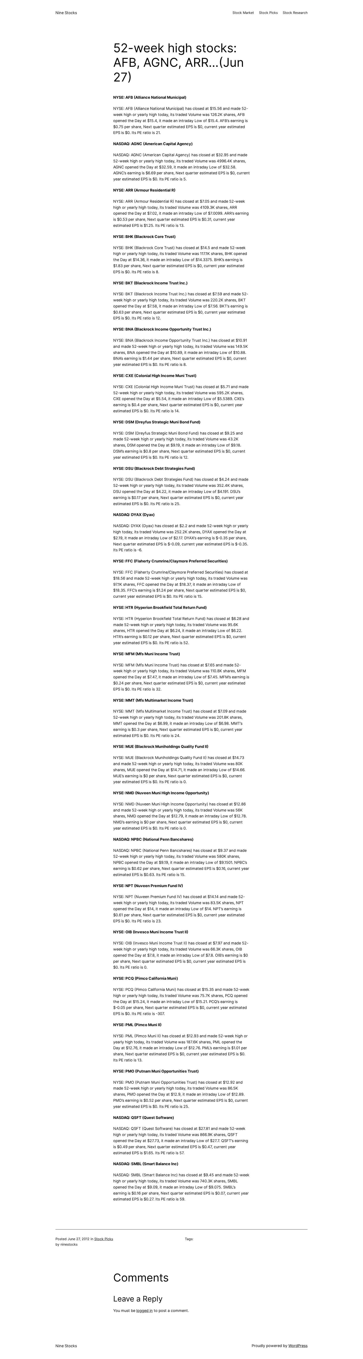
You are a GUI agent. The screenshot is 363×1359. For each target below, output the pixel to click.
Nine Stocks (66, 13)
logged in (144, 1310)
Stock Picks (103, 1239)
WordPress (298, 1345)
